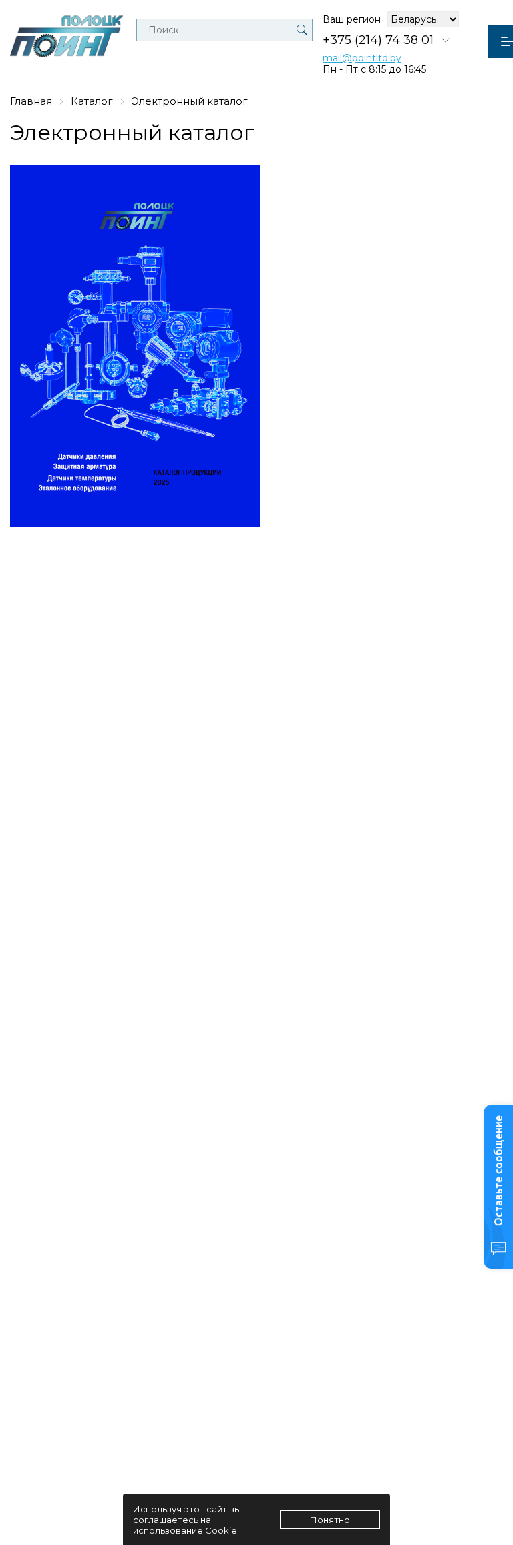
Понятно (330, 1519)
